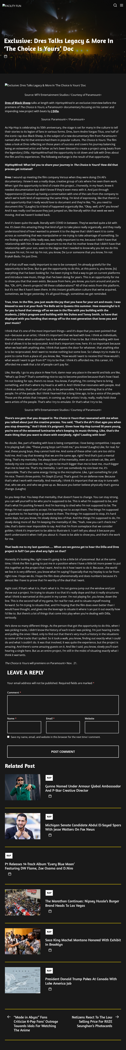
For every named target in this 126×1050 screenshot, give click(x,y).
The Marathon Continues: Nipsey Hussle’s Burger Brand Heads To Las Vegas (82, 903)
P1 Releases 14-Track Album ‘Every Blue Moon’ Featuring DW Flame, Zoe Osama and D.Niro (40, 866)
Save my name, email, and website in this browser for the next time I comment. (55, 737)
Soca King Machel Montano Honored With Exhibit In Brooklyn (83, 942)
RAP (49, 777)
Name (11, 718)
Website (89, 718)
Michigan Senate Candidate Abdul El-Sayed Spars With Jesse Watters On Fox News (83, 827)
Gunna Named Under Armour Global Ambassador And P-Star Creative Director (83, 788)
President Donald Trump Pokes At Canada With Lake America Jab (81, 981)
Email (50, 718)
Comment (14, 692)
